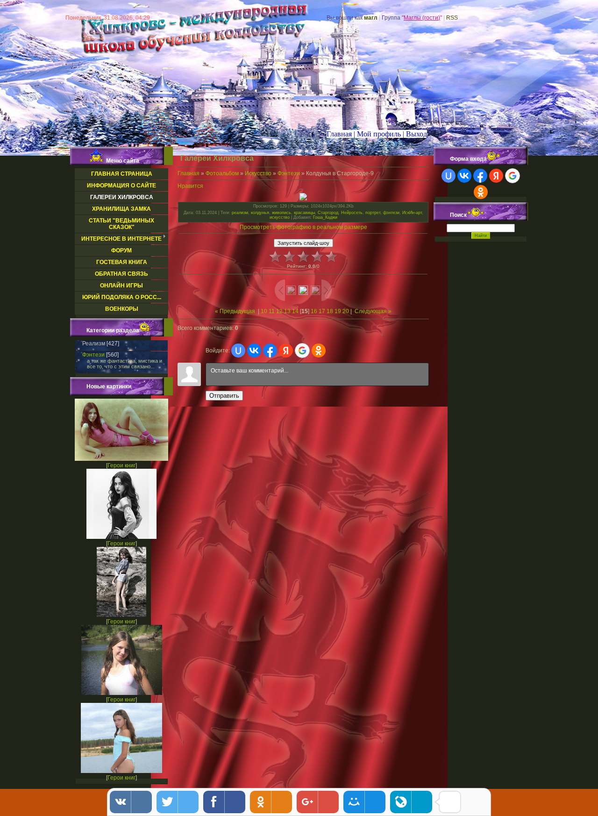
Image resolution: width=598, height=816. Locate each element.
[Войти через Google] (302, 350)
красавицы (304, 212)
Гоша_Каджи (325, 217)
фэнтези (391, 212)
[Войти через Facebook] (270, 351)
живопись (281, 212)
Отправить (224, 395)
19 (338, 311)
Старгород (328, 212)
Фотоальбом (222, 173)
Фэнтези (93, 354)
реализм (240, 212)
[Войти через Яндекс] (286, 351)
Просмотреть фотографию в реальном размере (303, 227)
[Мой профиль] (372, 134)
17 (322, 311)
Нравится (190, 186)
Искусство (258, 173)
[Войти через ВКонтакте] (254, 351)
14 (295, 311)
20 (345, 311)
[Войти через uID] (238, 351)
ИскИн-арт (412, 212)
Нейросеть (352, 212)
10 (264, 311)
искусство (280, 217)
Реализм (93, 343)
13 (287, 311)
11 (272, 311)
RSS (452, 17)
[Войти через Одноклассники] (319, 351)
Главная (188, 173)
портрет (372, 212)
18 (330, 311)
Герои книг (121, 465)
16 (314, 311)
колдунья (260, 212)
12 (279, 311)
